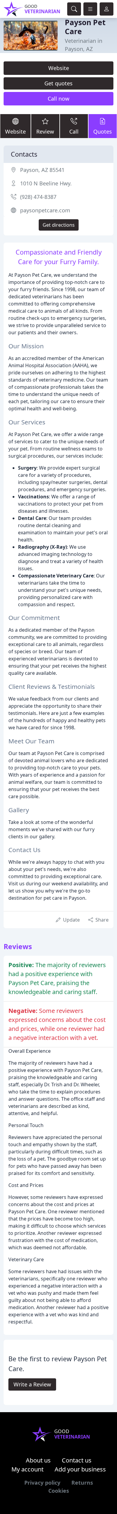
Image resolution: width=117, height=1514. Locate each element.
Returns (82, 1482)
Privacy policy (42, 1482)
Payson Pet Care (85, 26)
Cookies (58, 1490)
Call (74, 131)
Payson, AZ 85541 (42, 169)
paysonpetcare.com (45, 210)
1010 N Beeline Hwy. (46, 183)
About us (38, 1460)
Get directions (59, 225)
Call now (58, 98)
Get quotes (58, 83)
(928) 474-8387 (38, 196)
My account (27, 1469)
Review (45, 131)
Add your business (80, 1469)
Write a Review (32, 1384)
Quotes (102, 131)
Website (58, 68)
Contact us (77, 1460)
